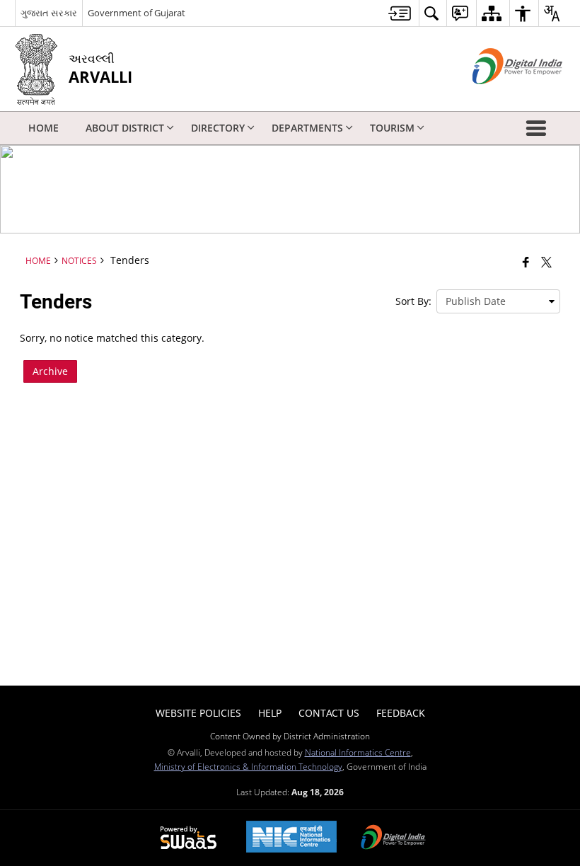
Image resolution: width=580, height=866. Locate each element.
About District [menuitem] (125, 127)
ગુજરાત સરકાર (49, 12)
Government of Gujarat (136, 12)
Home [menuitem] (43, 127)
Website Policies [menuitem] (198, 713)
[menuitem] (399, 13)
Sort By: (413, 301)
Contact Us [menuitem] (328, 713)
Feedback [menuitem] (400, 713)
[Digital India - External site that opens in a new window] (500, 96)
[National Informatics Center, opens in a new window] (291, 838)
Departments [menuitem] (307, 127)
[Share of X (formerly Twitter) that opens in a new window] (546, 261)
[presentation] (498, 301)
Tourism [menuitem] (392, 127)
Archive (50, 371)
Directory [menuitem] (218, 127)
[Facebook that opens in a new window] (526, 261)
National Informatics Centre (358, 752)
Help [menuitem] (270, 713)
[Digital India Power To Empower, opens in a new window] (393, 838)
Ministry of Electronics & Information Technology (248, 766)
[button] (539, 128)
